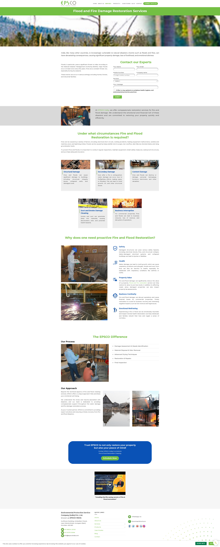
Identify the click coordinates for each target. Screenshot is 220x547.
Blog (133, 3)
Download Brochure (139, 521)
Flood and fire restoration (138, 283)
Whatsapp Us (136, 516)
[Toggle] (112, 346)
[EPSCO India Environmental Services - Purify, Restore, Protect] (68, 3)
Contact (139, 3)
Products (116, 3)
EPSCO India (103, 110)
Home (95, 3)
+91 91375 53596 (69, 532)
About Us (101, 3)
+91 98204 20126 (70, 529)
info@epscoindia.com (71, 535)
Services (108, 3)
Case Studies (126, 3)
